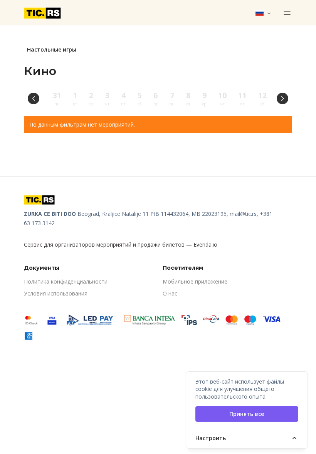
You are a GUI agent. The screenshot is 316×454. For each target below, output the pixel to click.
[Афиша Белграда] (42, 13)
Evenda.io (205, 244)
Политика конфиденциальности (66, 281)
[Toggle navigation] (284, 12)
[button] (263, 12)
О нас (170, 293)
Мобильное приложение (195, 281)
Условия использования (55, 293)
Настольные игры (51, 49)
